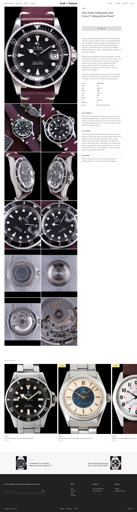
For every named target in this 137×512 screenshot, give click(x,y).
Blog (72, 488)
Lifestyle (33, 3)
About (72, 484)
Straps (26, 3)
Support (117, 484)
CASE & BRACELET (87, 113)
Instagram (62, 508)
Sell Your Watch (97, 491)
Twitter (75, 508)
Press (72, 493)
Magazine (19, 3)
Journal (117, 3)
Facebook (69, 508)
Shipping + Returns (120, 491)
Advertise (73, 495)
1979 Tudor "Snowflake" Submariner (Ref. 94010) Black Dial (18, 438)
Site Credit (130, 508)
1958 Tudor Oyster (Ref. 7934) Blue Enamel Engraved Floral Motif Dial (75, 438)
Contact (117, 488)
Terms (11, 508)
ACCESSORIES (86, 155)
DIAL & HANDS (86, 131)
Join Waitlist (101, 28)
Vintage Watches (8, 3)
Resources (96, 484)
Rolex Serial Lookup (98, 488)
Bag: (132, 3)
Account (125, 3)
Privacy (15, 508)
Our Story (73, 491)
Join (43, 490)
